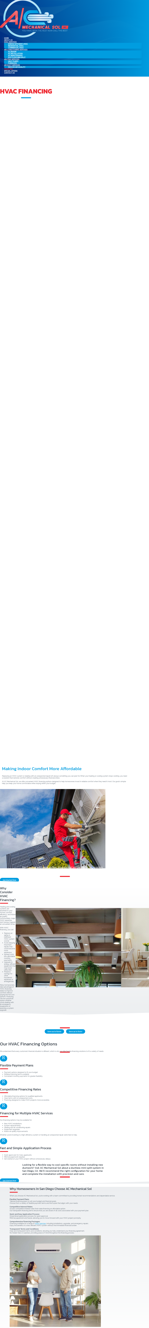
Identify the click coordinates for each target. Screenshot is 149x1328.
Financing (8, 69)
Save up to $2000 (54, 1031)
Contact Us (9, 73)
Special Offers (10, 71)
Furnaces (12, 63)
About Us (8, 40)
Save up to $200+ (75, 1031)
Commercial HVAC (16, 48)
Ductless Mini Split (17, 57)
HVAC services (40, 1223)
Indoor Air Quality (16, 67)
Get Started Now (9, 880)
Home (6, 38)
